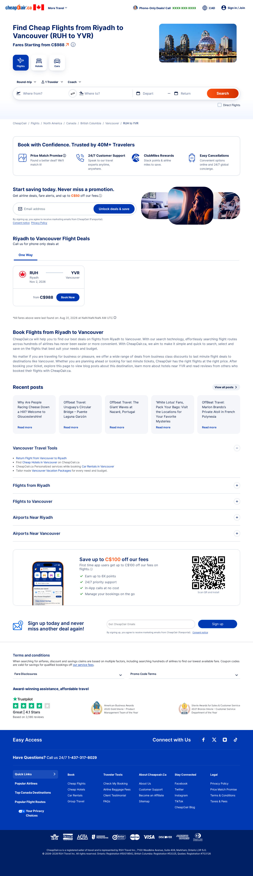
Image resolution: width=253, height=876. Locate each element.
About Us (145, 783)
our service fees (83, 664)
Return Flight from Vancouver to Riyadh (41, 458)
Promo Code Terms (143, 673)
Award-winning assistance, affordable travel (51, 689)
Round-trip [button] (24, 82)
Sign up (217, 624)
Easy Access (27, 740)
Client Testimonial (114, 795)
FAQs (106, 801)
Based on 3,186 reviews (28, 714)
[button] (164, 8)
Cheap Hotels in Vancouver (39, 462)
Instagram (181, 795)
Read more (25, 427)
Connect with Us (172, 740)
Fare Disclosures (25, 673)
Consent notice (21, 222)
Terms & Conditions (222, 795)
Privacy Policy (39, 222)
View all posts (224, 387)
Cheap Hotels (76, 789)
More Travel (56, 8)
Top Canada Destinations (33, 792)
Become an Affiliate (151, 795)
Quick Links (23, 774)
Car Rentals (75, 795)
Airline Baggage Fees (116, 789)
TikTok (179, 801)
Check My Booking (115, 783)
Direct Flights (231, 105)
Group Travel (76, 801)
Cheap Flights (76, 783)
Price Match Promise (223, 789)
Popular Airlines (26, 783)
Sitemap (144, 801)
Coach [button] (72, 82)
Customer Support (151, 789)
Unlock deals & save (114, 209)
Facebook (181, 783)
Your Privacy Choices (35, 813)
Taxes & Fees (218, 801)
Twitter (179, 789)
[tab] (21, 63)
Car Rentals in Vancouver (98, 466)
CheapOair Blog (185, 807)
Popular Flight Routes (30, 802)
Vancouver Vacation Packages (51, 470)
